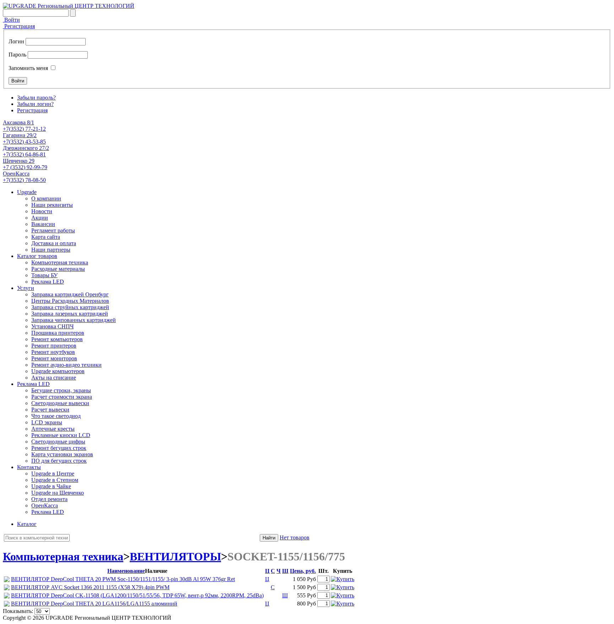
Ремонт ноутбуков (53, 352)
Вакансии (43, 224)
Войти (11, 20)
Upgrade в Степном (54, 480)
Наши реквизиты (52, 205)
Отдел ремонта (49, 499)
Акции (39, 218)
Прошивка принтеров (57, 333)
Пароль (17, 55)
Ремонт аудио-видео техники (66, 365)
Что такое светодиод (56, 416)
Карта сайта (45, 237)
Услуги (25, 288)
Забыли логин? (35, 104)
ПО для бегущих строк (59, 461)
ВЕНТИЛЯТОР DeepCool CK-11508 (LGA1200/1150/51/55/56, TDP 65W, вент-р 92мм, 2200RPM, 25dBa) (137, 595)
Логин (16, 41)
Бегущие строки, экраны (61, 390)
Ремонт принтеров (53, 346)
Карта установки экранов (62, 454)
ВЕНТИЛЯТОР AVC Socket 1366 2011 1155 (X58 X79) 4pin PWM (90, 587)
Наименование (126, 571)
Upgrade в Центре (52, 473)
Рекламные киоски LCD (60, 435)
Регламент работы (53, 230)
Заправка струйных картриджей (70, 307)
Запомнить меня (28, 68)
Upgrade (27, 192)
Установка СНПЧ (52, 326)
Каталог (27, 524)
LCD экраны (46, 422)
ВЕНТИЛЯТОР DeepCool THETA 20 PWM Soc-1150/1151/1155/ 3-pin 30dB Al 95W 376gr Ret (123, 579)
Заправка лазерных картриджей (69, 314)
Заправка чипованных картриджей (73, 320)
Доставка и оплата (53, 243)
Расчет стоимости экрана (61, 397)
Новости (41, 211)
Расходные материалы (58, 269)
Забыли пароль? (36, 98)
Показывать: (18, 611)
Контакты (29, 467)
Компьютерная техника (59, 262)
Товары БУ (44, 275)
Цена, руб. (303, 571)
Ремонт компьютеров (57, 339)
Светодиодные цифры (58, 442)
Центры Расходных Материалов (70, 301)
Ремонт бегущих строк (58, 448)
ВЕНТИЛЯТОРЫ (175, 556)
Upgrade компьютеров (58, 371)
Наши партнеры (50, 250)
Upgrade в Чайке (51, 486)
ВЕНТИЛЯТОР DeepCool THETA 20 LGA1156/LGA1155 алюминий (94, 604)
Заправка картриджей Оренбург (70, 294)
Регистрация (19, 26)
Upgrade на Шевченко (57, 493)
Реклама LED (47, 282)
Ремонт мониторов (54, 358)
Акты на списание (53, 378)
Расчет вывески (50, 410)
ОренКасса (44, 505)
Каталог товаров (37, 256)
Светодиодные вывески (60, 403)
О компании (46, 198)
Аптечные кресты (53, 429)
